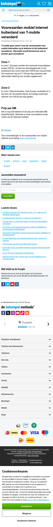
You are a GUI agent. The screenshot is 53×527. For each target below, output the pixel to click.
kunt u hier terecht (28, 138)
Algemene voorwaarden (19, 462)
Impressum (23, 460)
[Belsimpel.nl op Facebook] (3, 284)
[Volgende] (48, 324)
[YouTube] (12, 284)
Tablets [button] (4, 367)
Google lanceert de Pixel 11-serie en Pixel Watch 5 (22, 218)
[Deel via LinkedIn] (13, 147)
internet (7, 166)
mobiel (43, 161)
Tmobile (7, 161)
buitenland (34, 161)
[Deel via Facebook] (3, 147)
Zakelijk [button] (4, 387)
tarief (24, 161)
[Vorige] (4, 324)
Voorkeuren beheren (26, 521)
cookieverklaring (42, 500)
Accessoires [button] (6, 374)
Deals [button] (3, 415)
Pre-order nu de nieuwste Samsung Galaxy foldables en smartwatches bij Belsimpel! (24, 228)
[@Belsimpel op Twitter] (8, 284)
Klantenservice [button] (7, 394)
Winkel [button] (4, 408)
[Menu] (3, 10)
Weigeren (26, 513)
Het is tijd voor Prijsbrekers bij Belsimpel (18, 253)
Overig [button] (4, 380)
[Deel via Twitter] (8, 147)
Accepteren (26, 506)
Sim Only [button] (4, 360)
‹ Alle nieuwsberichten (10, 21)
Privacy (14, 460)
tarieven (16, 161)
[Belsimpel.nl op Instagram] (17, 284)
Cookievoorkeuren (35, 460)
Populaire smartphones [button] (10, 339)
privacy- (30, 500)
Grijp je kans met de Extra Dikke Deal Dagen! (20, 244)
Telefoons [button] (5, 353)
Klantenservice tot (16, 302)
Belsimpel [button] (5, 401)
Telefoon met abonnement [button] (12, 346)
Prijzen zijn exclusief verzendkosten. (29, 452)
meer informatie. (33, 456)
